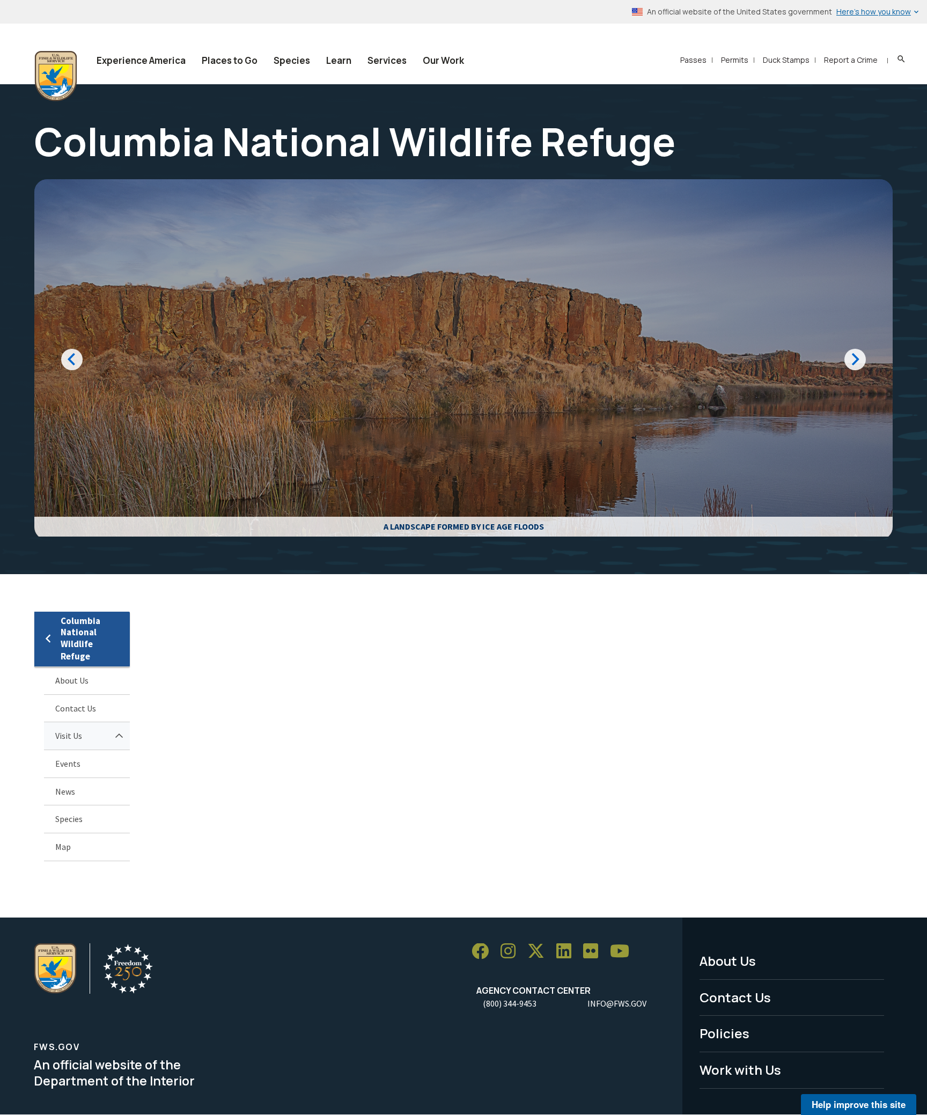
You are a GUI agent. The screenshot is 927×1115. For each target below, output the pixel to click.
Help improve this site (859, 1104)
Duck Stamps (786, 60)
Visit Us (68, 735)
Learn (338, 60)
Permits (734, 60)
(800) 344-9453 (509, 1003)
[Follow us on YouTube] (623, 951)
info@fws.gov (616, 1003)
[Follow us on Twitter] (539, 951)
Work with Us (740, 1070)
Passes (693, 60)
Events (67, 763)
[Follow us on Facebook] (484, 951)
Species (292, 60)
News (65, 791)
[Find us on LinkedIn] (567, 951)
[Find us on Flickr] (594, 951)
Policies (724, 1033)
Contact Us (75, 708)
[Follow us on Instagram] (512, 951)
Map (63, 846)
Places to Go (230, 60)
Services (387, 60)
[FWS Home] (55, 76)
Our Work (443, 60)
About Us (72, 680)
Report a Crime (851, 60)
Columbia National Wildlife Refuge (80, 639)
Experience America (141, 60)
